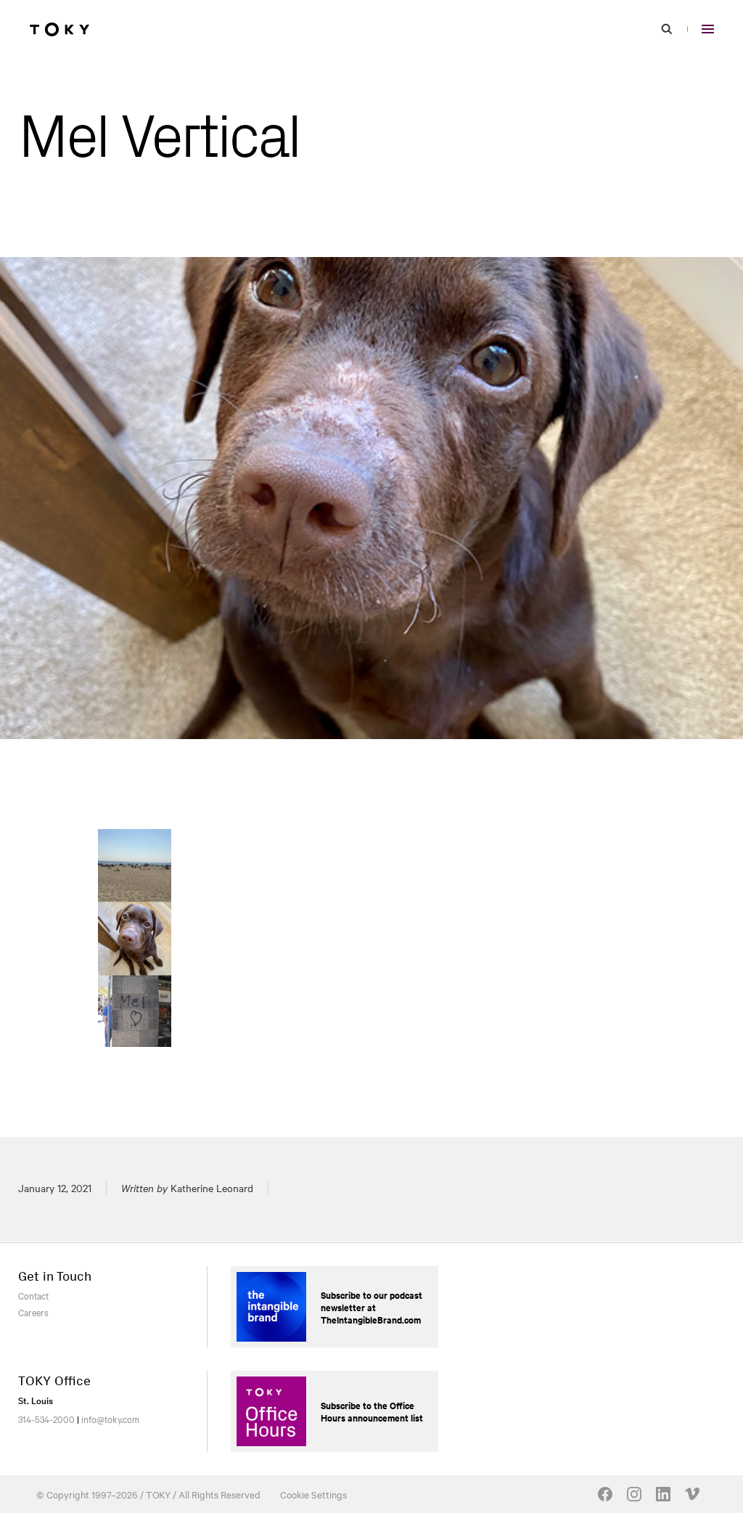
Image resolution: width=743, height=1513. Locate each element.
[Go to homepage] (59, 29)
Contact (33, 1295)
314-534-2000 (46, 1418)
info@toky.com (110, 1418)
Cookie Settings (313, 1494)
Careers (33, 1311)
